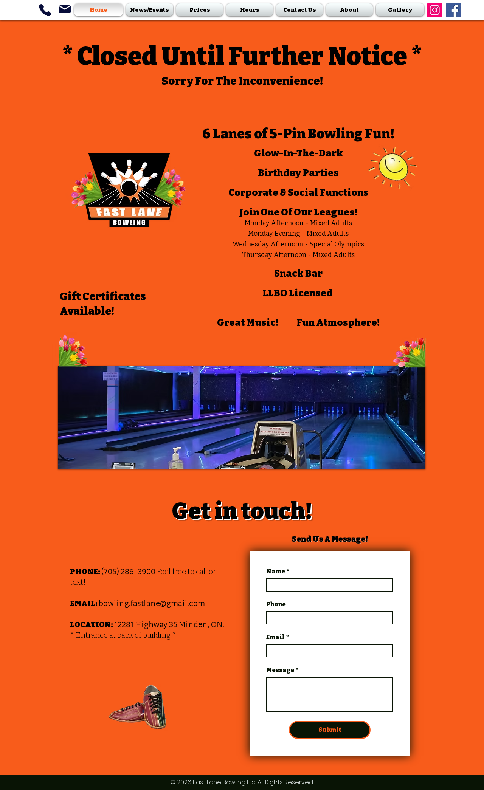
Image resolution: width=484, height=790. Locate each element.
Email (277, 637)
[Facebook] (453, 10)
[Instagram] (434, 10)
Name (277, 571)
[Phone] (45, 10)
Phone (276, 604)
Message (282, 670)
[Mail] (64, 9)
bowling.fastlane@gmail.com (152, 603)
